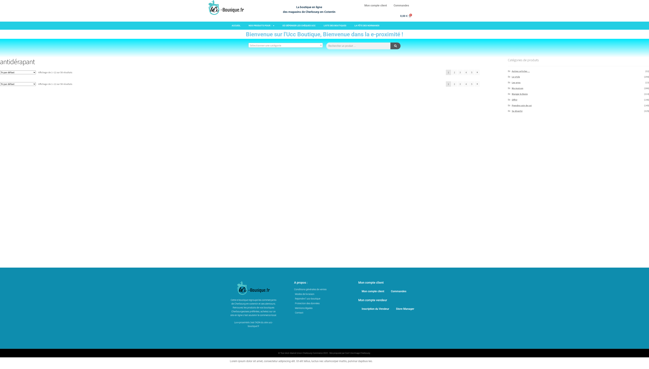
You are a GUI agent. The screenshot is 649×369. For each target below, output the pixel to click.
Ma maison (517, 88)
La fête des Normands (366, 25)
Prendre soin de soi (522, 105)
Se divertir (517, 111)
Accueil (236, 25)
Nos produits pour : (260, 25)
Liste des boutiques (335, 25)
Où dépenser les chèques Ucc (299, 25)
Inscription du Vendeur (375, 308)
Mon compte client (375, 5)
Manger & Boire (520, 93)
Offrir (514, 99)
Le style (516, 76)
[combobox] (285, 45)
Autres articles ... (521, 71)
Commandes (401, 5)
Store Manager (405, 308)
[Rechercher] (395, 46)
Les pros (516, 82)
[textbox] (286, 45)
